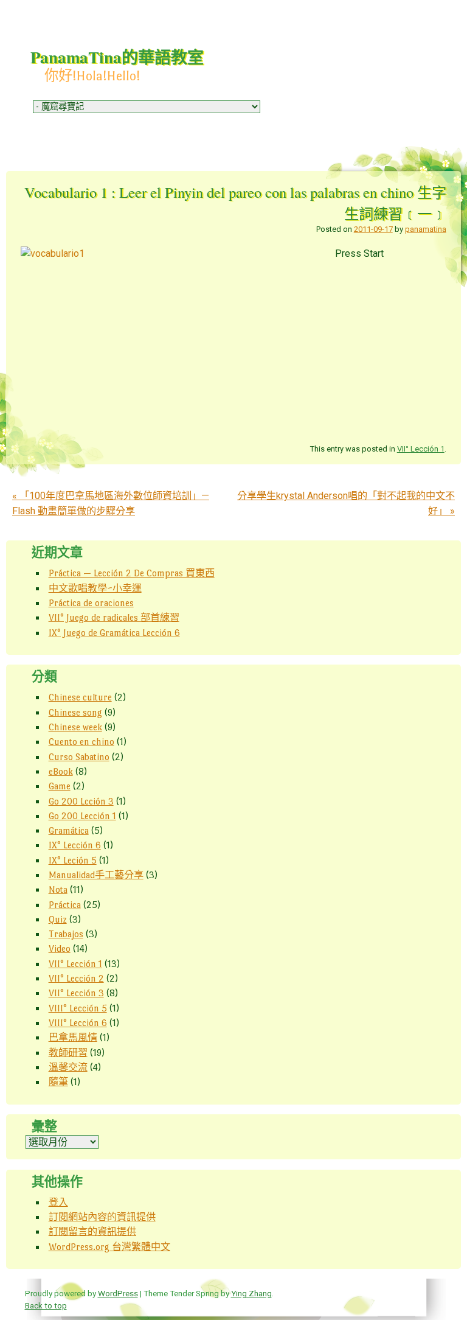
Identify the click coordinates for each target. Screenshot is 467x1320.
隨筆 (58, 1082)
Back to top (46, 1305)
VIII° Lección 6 (78, 1023)
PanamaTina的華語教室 (117, 57)
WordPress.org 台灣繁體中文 (109, 1246)
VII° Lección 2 (76, 978)
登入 (58, 1202)
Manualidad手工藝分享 (96, 875)
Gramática (69, 830)
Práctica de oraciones (91, 603)
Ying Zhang (251, 1293)
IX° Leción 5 (73, 860)
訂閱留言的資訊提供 (92, 1231)
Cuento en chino (81, 741)
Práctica (65, 904)
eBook (61, 771)
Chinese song (75, 712)
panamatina (425, 229)
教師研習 (68, 1052)
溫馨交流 (68, 1067)
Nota (58, 889)
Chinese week (75, 727)
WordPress (118, 1293)
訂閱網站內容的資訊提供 (102, 1217)
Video (60, 948)
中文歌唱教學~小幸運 (95, 588)
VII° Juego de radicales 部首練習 (114, 617)
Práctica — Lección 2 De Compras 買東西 (132, 573)
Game (60, 786)
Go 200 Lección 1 (82, 816)
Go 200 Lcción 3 (81, 801)
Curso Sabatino (79, 757)
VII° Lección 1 (421, 448)
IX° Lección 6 (75, 845)
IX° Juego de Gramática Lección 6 (114, 632)
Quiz (58, 919)
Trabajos (66, 934)
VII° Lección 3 (76, 993)
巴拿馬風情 (73, 1037)
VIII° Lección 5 (78, 1008)
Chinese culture (80, 697)
